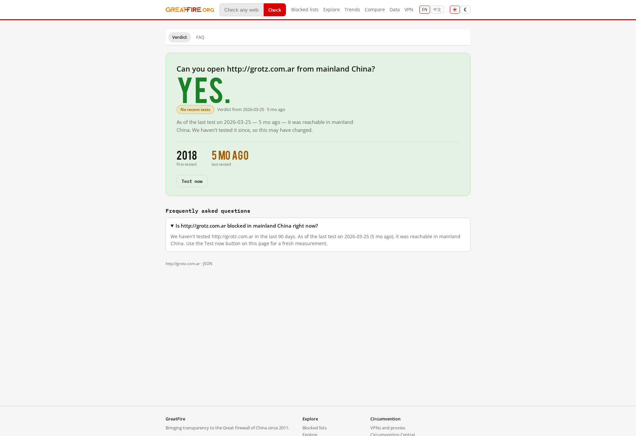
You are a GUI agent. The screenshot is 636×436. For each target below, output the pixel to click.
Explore (331, 9)
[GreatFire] (190, 9)
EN (424, 9)
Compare (375, 9)
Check (274, 9)
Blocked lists (305, 9)
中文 (437, 9)
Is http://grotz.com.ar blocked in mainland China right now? (247, 226)
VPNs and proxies (387, 428)
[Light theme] (455, 10)
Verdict (179, 37)
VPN (408, 9)
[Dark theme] (465, 10)
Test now (192, 181)
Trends (352, 9)
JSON (207, 263)
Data (395, 9)
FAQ (200, 37)
